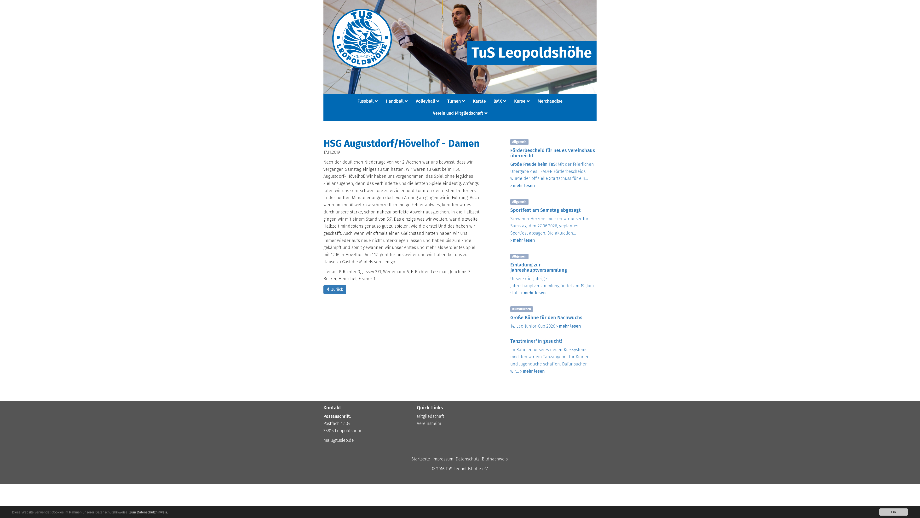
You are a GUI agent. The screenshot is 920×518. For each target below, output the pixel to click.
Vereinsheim (429, 423)
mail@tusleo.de (338, 440)
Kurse (519, 101)
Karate (479, 101)
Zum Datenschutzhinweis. (148, 512)
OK (893, 511)
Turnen (454, 101)
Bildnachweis (495, 459)
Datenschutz (467, 459)
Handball (394, 101)
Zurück (336, 289)
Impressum (442, 459)
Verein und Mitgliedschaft (458, 113)
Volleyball (425, 101)
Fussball (365, 101)
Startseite (420, 459)
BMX (498, 101)
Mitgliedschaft (430, 416)
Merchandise (550, 101)
